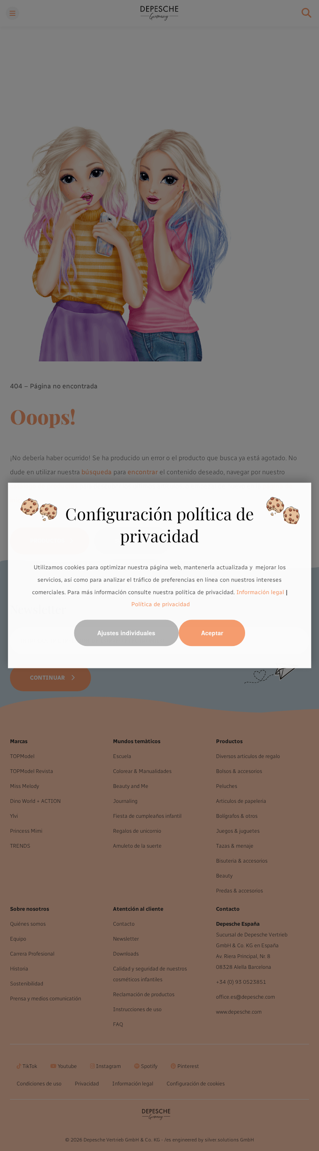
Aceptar (212, 633)
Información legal (259, 592)
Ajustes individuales (126, 633)
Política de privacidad (160, 604)
